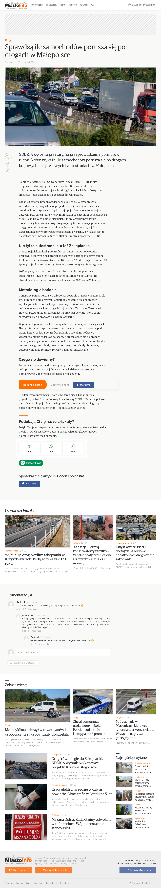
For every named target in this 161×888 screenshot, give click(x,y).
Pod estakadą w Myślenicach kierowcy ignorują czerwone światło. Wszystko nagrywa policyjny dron (135, 730)
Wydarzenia (37, 5)
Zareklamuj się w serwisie (55, 870)
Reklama (84, 5)
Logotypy (39, 883)
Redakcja (9, 62)
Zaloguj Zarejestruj (143, 5)
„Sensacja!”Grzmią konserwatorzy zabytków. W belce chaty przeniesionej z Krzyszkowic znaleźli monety (93, 555)
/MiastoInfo (84, 385)
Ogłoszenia (51, 5)
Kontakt (73, 5)
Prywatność (52, 883)
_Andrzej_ (21, 602)
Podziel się (31, 483)
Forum (63, 5)
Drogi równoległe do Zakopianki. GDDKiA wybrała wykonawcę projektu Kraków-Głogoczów (77, 763)
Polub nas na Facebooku (139, 870)
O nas (29, 883)
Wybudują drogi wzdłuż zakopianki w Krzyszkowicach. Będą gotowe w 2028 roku (35, 559)
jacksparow (27, 615)
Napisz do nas (19, 870)
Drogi (8, 40)
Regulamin (65, 883)
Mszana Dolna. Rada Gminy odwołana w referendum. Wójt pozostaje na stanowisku (81, 824)
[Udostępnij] (8, 165)
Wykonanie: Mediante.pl (141, 883)
